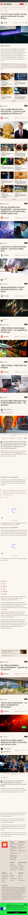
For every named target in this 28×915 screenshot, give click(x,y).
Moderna (7, 832)
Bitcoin (19, 876)
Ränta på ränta (13, 869)
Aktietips (20, 864)
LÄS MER (17, 912)
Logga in (21, 4)
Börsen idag (12, 864)
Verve (15, 49)
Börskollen (6, 118)
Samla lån (12, 880)
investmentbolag (18, 452)
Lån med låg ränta (13, 878)
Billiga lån (12, 876)
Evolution (5, 593)
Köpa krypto (20, 875)
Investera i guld (21, 880)
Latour (2, 596)
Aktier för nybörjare (13, 866)
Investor (7, 452)
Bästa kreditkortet (5, 875)
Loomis (4, 588)
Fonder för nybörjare (14, 868)
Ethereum (20, 878)
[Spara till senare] (26, 23)
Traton (4, 583)
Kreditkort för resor (5, 876)
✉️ (13, 409)
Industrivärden (6, 523)
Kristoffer (8, 890)
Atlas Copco (5, 591)
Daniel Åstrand (7, 751)
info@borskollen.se (14, 853)
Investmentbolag (21, 866)
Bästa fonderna (21, 869)
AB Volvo (5, 581)
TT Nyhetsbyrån (7, 748)
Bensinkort (4, 882)
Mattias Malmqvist (8, 409)
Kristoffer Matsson (22, 850)
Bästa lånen (12, 875)
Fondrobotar (20, 868)
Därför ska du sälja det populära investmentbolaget (13, 7)
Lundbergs (18, 523)
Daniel (13, 890)
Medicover (5, 586)
